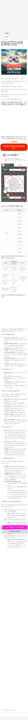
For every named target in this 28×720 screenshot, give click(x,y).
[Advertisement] (14, 16)
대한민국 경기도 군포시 (10, 710)
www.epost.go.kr (22, 523)
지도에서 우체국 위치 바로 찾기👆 (14, 147)
